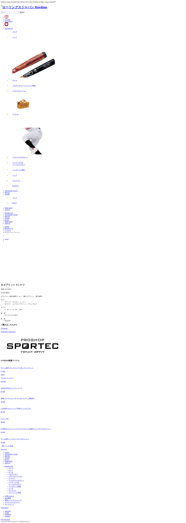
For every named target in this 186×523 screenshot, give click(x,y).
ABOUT (7, 210)
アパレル (12, 478)
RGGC (7, 220)
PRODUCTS (9, 28)
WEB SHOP (9, 208)
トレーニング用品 (15, 492)
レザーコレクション (15, 476)
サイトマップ (9, 504)
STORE (7, 194)
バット (11, 470)
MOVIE (7, 192)
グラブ (11, 468)
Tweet (6, 239)
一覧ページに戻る (7, 446)
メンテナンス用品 (15, 486)
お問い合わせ (9, 496)
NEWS (7, 452)
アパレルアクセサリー (16, 480)
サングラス (12, 490)
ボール (11, 472)
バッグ (11, 488)
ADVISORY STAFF (11, 191)
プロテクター (13, 474)
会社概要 (8, 498)
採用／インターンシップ (13, 500)
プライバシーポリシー (12, 502)
